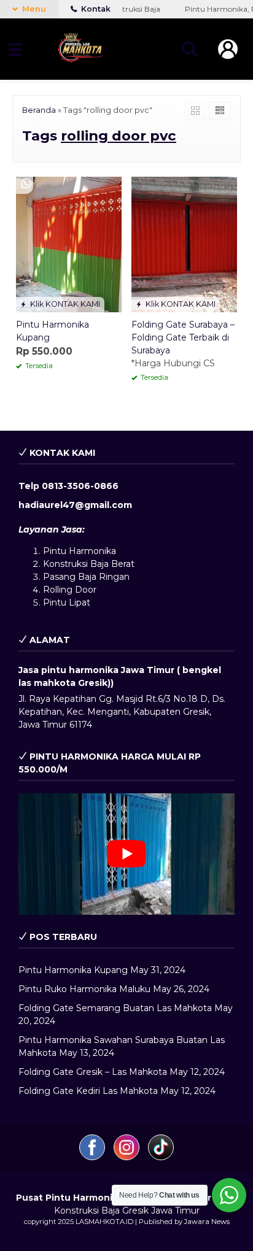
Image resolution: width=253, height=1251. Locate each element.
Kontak (95, 8)
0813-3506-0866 (80, 485)
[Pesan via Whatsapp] (26, 184)
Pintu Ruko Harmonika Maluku (84, 989)
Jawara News (207, 1221)
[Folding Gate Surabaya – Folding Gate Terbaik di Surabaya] (184, 243)
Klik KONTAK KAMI (64, 304)
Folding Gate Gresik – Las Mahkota (92, 1071)
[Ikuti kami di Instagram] (128, 1157)
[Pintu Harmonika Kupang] (69, 243)
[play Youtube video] (126, 854)
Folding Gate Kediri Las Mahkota (88, 1090)
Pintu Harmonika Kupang (73, 970)
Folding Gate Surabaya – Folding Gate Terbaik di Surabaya (183, 337)
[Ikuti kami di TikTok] (161, 1157)
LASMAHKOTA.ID (104, 1221)
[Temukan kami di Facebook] (93, 1157)
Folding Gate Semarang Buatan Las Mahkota (115, 1008)
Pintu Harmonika (79, 550)
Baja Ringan (104, 576)
